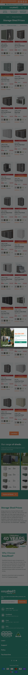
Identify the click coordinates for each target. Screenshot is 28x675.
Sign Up (20, 342)
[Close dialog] (26, 328)
